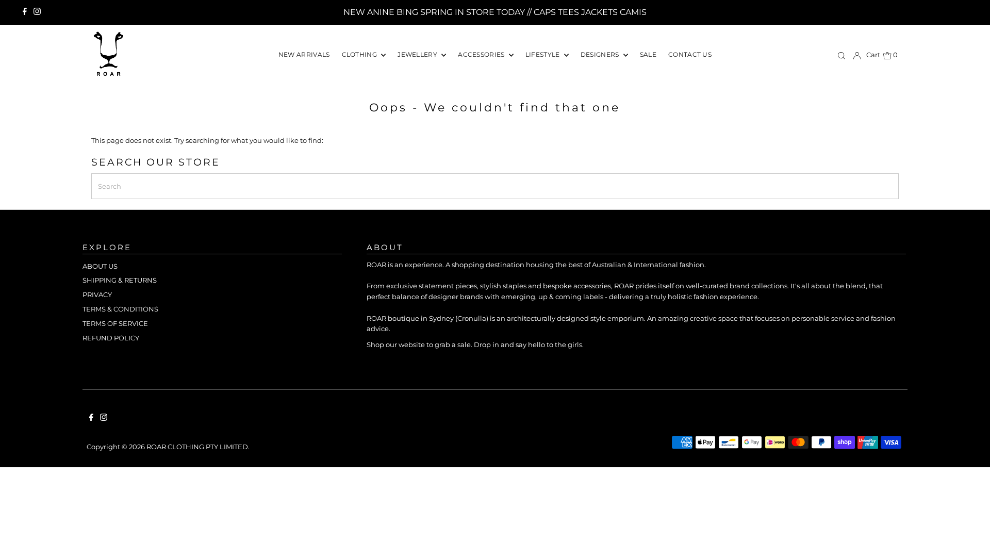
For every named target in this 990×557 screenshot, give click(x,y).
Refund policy (110, 338)
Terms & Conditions (120, 309)
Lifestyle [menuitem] (543, 54)
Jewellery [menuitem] (418, 54)
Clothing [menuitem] (360, 54)
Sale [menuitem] (648, 54)
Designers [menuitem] (601, 54)
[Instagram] (37, 12)
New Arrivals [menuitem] (304, 54)
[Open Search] (841, 55)
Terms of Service (115, 323)
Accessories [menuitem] (482, 54)
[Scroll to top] (969, 536)
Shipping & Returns (119, 280)
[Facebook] (24, 12)
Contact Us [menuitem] (690, 54)
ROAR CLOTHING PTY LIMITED (197, 447)
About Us (100, 266)
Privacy (97, 294)
